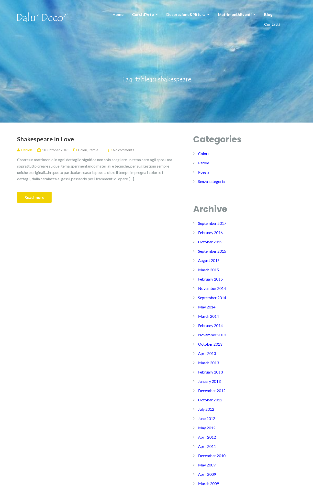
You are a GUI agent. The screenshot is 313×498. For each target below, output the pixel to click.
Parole (93, 150)
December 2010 (211, 455)
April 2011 (207, 446)
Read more (34, 197)
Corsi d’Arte (143, 14)
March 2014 (208, 316)
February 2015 (210, 279)
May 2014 (206, 307)
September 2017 (212, 223)
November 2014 (212, 288)
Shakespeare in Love (45, 139)
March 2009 (208, 483)
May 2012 (206, 427)
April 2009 (207, 474)
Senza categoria (211, 181)
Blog (268, 14)
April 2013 (207, 353)
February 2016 (210, 232)
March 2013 (208, 362)
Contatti (272, 24)
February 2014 (210, 325)
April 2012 (207, 437)
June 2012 (206, 418)
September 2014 (212, 297)
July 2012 (206, 409)
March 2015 (208, 269)
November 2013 (212, 334)
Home (117, 14)
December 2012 (211, 390)
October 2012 (210, 399)
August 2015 (209, 260)
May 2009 (206, 465)
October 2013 (210, 344)
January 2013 (209, 381)
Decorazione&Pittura (185, 14)
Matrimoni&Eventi (235, 14)
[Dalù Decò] (41, 16)
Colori (82, 150)
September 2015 (212, 251)
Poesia (203, 172)
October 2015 (210, 241)
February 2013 (210, 372)
